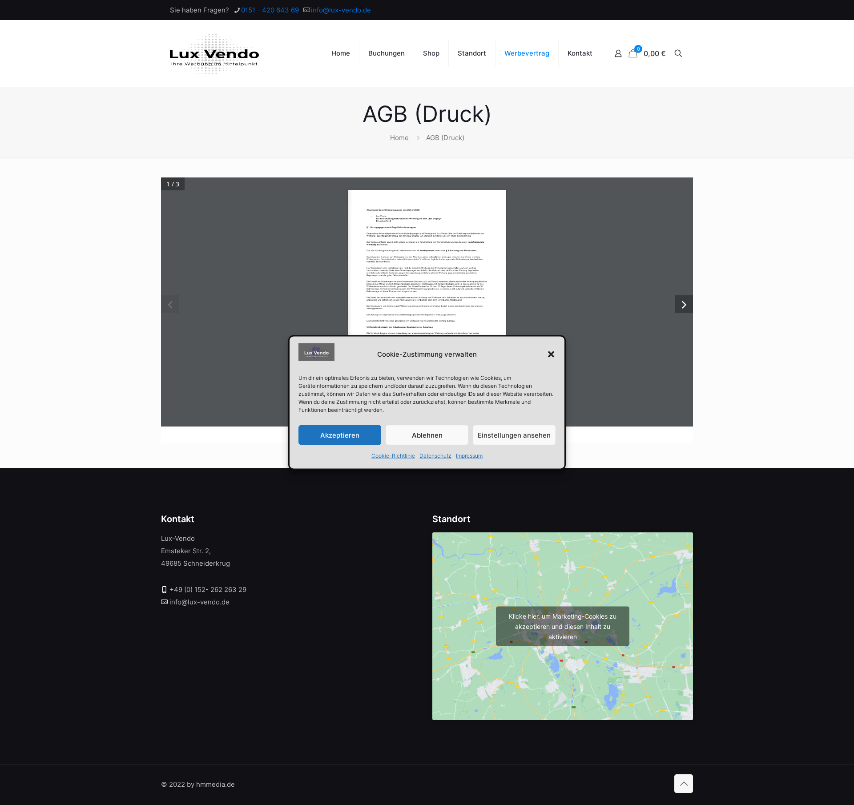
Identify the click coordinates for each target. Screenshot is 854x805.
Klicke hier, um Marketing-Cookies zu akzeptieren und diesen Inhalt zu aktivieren (562, 626)
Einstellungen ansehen (514, 435)
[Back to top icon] (683, 783)
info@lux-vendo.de (341, 10)
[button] (551, 354)
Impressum (469, 455)
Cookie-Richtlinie (393, 455)
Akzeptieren (339, 435)
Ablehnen (427, 435)
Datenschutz (435, 455)
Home (399, 137)
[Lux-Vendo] (214, 53)
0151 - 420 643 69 (270, 10)
